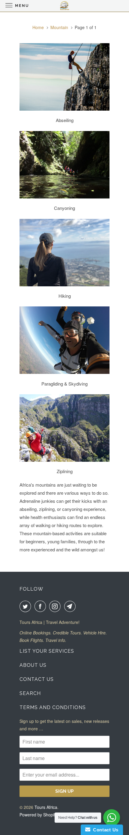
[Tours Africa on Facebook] (41, 606)
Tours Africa (45, 807)
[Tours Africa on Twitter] (26, 606)
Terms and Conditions (53, 707)
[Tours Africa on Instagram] (56, 606)
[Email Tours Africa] (71, 606)
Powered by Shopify (38, 815)
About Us (33, 665)
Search (30, 693)
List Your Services (47, 651)
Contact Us (37, 679)
